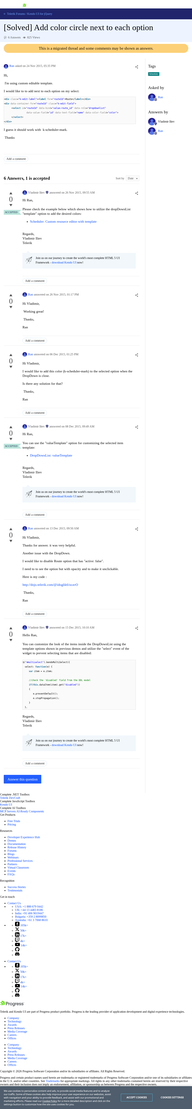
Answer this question (23, 779)
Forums (12, 850)
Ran (11, 65)
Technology (15, 1021)
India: (29, 913)
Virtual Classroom (18, 867)
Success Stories (17, 887)
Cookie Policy (49, 1101)
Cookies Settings (172, 1097)
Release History (17, 847)
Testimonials (15, 890)
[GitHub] (17, 950)
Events (12, 871)
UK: (29, 909)
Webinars (13, 857)
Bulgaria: (30, 916)
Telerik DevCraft (10, 797)
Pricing (12, 824)
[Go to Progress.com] (12, 1005)
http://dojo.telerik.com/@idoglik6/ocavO (50, 585)
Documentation (17, 844)
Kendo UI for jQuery (39, 13)
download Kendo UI (64, 262)
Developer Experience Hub (24, 837)
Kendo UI (6, 804)
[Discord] (17, 954)
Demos (12, 840)
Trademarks (53, 1081)
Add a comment (16, 158)
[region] (96, 1097)
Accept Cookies (137, 1097)
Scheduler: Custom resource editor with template (64, 221)
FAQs (11, 874)
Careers (12, 1034)
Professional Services (20, 860)
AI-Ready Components (30, 811)
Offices (12, 1038)
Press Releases (16, 1028)
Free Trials (14, 821)
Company (13, 1018)
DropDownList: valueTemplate (51, 455)
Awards (12, 1024)
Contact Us (14, 903)
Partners (12, 864)
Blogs (11, 854)
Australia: (31, 920)
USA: (29, 906)
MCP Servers (8, 811)
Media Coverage (17, 1031)
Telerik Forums (15, 13)
